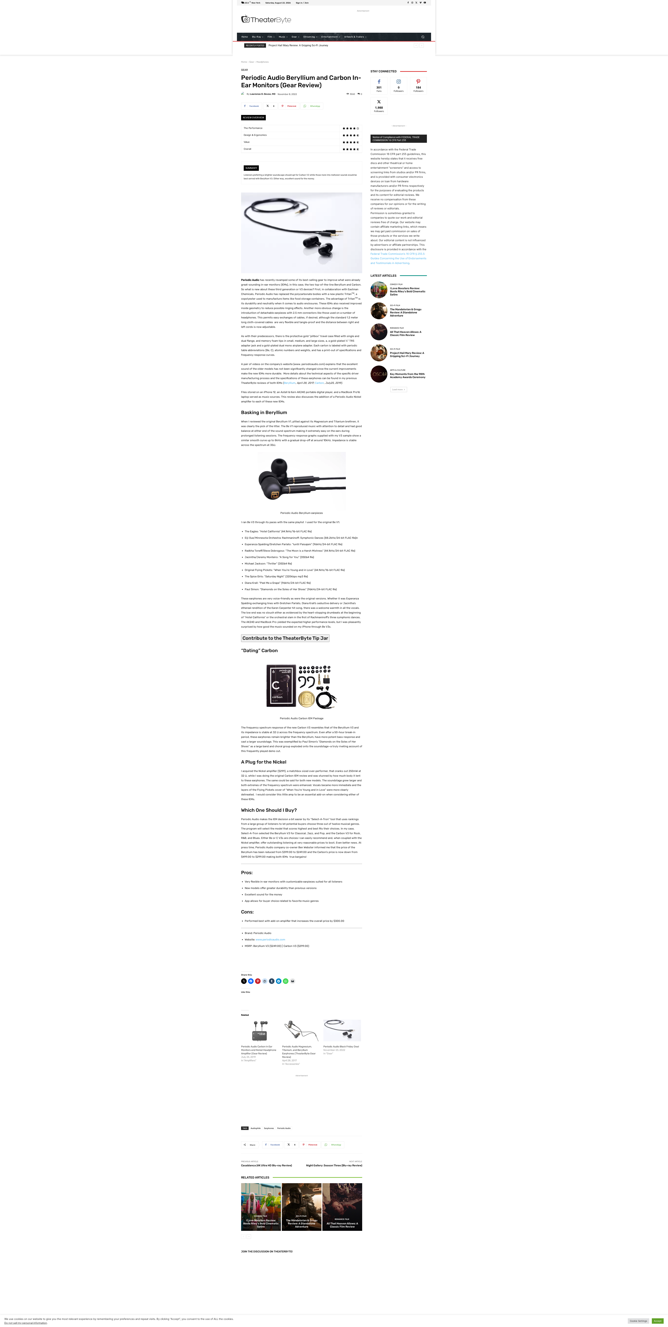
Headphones (262, 61)
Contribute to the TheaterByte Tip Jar (285, 638)
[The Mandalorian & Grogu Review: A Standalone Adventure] (302, 1207)
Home (244, 61)
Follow (399, 79)
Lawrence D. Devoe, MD (262, 94)
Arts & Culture (397, 370)
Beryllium (289, 382)
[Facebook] (408, 3)
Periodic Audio (284, 1128)
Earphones (269, 1128)
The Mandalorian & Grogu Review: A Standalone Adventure (301, 1223)
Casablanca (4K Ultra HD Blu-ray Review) (266, 1165)
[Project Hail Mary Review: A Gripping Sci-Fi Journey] (379, 352)
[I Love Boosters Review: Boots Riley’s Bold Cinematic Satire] (261, 1207)
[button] (423, 37)
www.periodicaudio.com (270, 939)
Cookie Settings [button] (638, 1321)
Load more (397, 389)
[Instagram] (412, 3)
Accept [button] (658, 1321)
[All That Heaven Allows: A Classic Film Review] (342, 1207)
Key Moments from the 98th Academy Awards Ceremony (408, 375)
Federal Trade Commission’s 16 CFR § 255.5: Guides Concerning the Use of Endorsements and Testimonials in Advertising (398, 258)
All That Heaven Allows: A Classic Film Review (342, 1225)
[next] (421, 45)
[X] (416, 3)
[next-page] (249, 1236)
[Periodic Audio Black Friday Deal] (342, 1030)
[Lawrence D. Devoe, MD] (244, 94)
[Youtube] (425, 3)
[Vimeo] (421, 3)
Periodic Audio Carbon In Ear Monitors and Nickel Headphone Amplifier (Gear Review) (258, 1050)
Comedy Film (260, 1216)
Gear (251, 61)
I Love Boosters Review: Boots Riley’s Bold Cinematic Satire (306, 45)
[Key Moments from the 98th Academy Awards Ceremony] (379, 374)
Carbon (319, 382)
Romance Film (342, 1219)
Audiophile (256, 1128)
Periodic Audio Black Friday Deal (341, 1046)
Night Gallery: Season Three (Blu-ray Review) (334, 1165)
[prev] (416, 45)
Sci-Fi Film (301, 1216)
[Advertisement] (363, 20)
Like (379, 79)
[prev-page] (243, 1236)
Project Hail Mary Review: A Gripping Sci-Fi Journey (407, 354)
